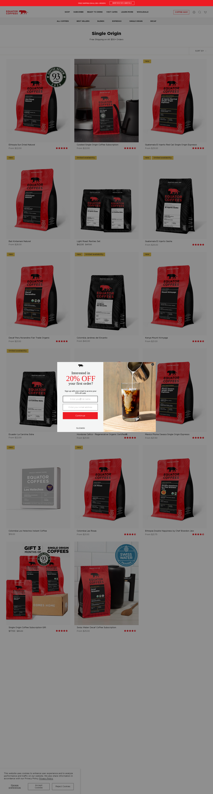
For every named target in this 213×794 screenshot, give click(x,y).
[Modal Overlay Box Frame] (106, 3)
